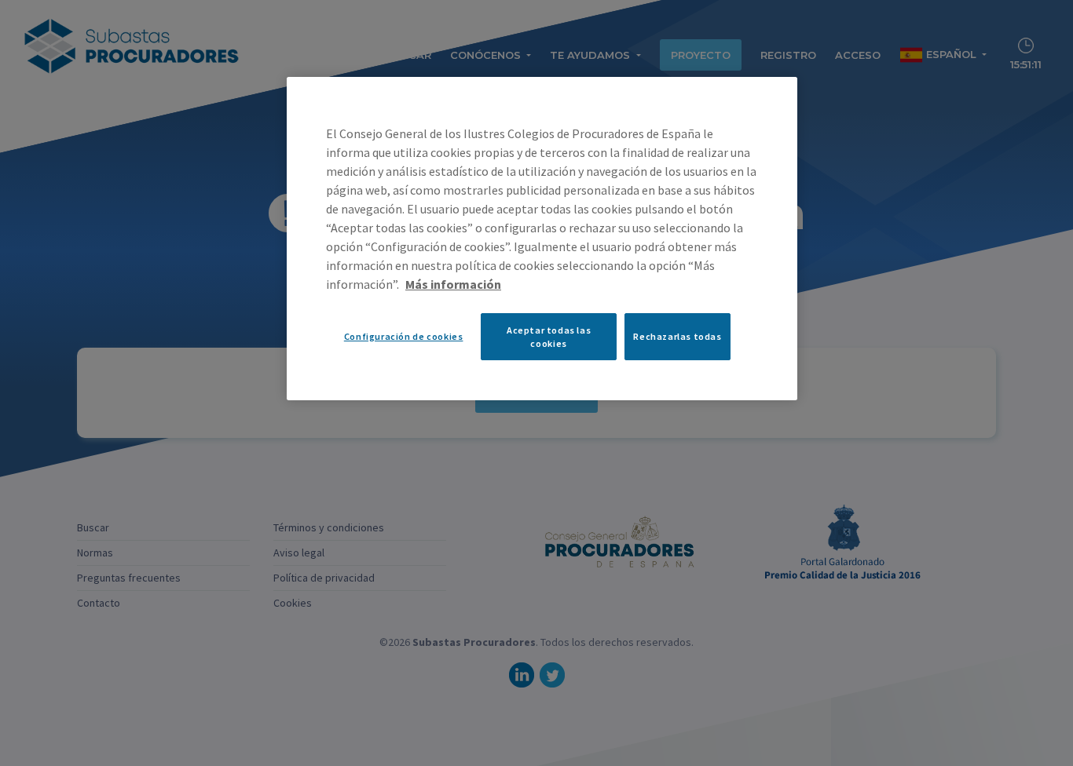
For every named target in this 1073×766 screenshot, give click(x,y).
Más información (453, 284)
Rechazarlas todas (677, 336)
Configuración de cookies (403, 336)
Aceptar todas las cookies (549, 336)
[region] (542, 238)
